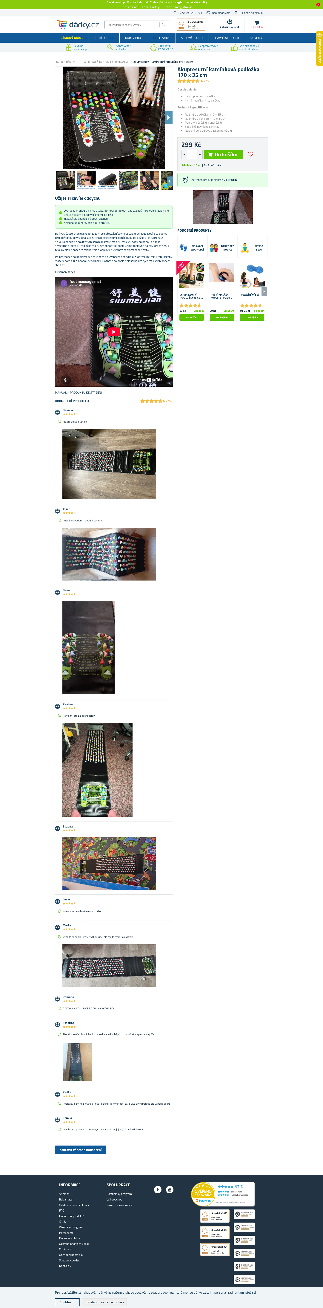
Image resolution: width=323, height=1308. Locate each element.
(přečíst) (250, 1292)
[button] (199, 154)
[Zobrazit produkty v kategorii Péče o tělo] (245, 247)
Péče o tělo (259, 247)
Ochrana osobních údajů (74, 1243)
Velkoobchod (114, 1199)
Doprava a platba (70, 1238)
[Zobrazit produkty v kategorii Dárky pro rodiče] (214, 247)
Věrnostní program (71, 1227)
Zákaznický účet (229, 27)
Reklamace (66, 1199)
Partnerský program (119, 1194)
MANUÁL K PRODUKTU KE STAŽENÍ (78, 392)
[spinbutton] (192, 154)
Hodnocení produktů (71, 1216)
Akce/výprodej (192, 38)
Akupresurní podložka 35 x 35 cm (191, 296)
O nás (62, 1221)
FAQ (61, 1210)
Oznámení (65, 1249)
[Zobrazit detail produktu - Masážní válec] (252, 275)
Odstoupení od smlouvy (74, 1205)
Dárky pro (133, 38)
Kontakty (65, 1266)
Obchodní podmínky (71, 1254)
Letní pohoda (104, 38)
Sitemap (64, 1194)
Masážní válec (250, 294)
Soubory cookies (69, 1260)
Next (170, 181)
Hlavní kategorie (227, 38)
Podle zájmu (161, 38)
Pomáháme (66, 1232)
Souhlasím (67, 1302)
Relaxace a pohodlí (197, 247)
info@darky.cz (221, 12)
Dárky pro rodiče (228, 247)
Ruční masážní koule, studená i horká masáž (222, 296)
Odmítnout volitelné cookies (104, 1302)
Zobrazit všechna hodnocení (80, 1149)
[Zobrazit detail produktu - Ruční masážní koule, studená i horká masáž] (222, 275)
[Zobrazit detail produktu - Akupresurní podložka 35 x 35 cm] (192, 275)
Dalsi (169, 117)
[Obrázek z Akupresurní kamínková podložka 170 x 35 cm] (65, 180)
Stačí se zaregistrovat (178, 7)
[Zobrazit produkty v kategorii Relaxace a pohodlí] (183, 248)
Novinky (256, 38)
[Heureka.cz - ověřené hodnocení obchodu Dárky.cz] (223, 1205)
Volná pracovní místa (120, 1205)
